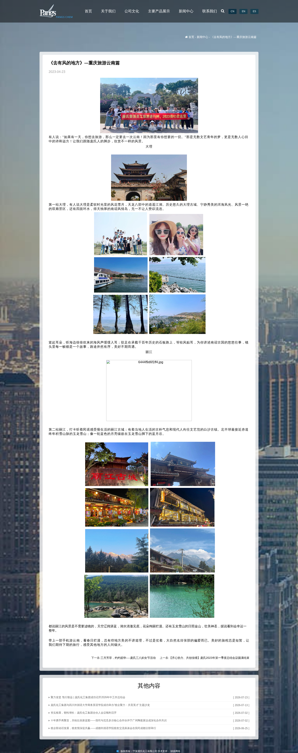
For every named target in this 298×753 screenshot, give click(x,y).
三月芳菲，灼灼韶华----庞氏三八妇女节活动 (128, 657)
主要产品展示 (159, 11)
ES (254, 11)
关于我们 (108, 11)
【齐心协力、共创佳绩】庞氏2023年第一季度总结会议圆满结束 (209, 657)
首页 (88, 11)
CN (232, 11)
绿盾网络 (175, 751)
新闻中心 (186, 11)
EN (243, 11)
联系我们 (209, 11)
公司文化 (131, 11)
